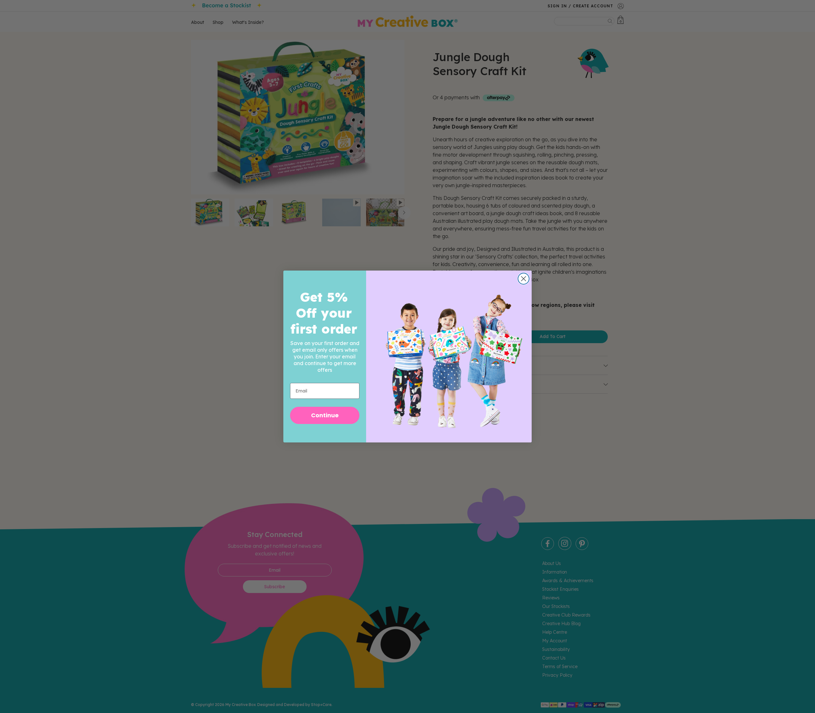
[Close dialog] (523, 278)
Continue (325, 415)
